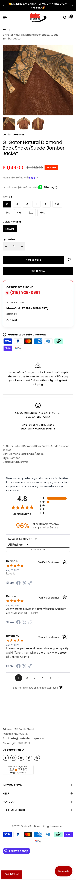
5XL (31, 212)
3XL (7, 212)
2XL (57, 204)
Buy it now (38, 271)
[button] (69, 260)
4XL (19, 212)
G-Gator (18, 134)
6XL (42, 212)
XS (6, 204)
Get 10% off (12, 874)
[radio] (55, 498)
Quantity (9, 239)
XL (46, 204)
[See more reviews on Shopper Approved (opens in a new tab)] (30, 583)
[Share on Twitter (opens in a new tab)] (24, 583)
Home (6, 29)
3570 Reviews (25, 514)
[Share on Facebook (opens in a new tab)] (18, 583)
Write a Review (38, 550)
